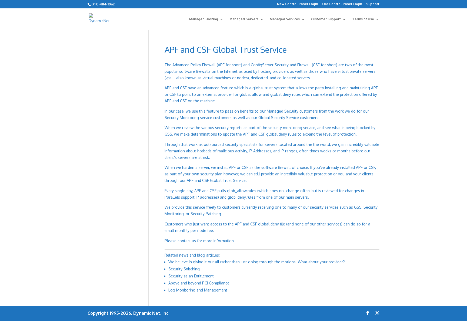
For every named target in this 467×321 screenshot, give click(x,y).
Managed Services (285, 19)
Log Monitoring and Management (197, 290)
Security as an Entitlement (191, 276)
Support (372, 4)
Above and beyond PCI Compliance (198, 283)
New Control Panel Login (297, 4)
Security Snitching (184, 269)
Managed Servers (243, 19)
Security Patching (206, 213)
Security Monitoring (182, 117)
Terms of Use (363, 19)
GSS (358, 207)
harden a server (195, 167)
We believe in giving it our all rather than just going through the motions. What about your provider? (256, 262)
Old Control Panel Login (342, 4)
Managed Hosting (203, 19)
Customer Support (326, 19)
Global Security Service (278, 117)
